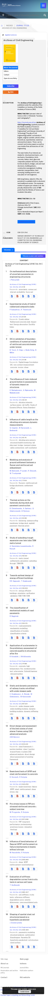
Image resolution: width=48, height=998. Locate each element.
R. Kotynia (23, 777)
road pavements (25, 626)
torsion (21, 367)
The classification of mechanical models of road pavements (22, 610)
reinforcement (25, 789)
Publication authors (26, 970)
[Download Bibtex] (28, 296)
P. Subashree (15, 310)
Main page (24, 959)
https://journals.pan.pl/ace (27, 122)
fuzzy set (29, 292)
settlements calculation (19, 561)
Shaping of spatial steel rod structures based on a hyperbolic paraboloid (22, 917)
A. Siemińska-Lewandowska (21, 546)
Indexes (23, 964)
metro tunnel (24, 558)
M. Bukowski (15, 471)
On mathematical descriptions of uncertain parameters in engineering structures (23, 274)
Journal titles (22, 26)
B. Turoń (13, 350)
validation (14, 596)
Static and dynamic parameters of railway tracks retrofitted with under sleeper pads (24, 688)
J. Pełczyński (14, 280)
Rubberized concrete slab (20, 322)
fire (21, 669)
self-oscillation (31, 448)
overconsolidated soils (29, 902)
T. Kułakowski (26, 581)
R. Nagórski (14, 616)
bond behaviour (28, 865)
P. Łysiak (23, 471)
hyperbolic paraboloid (19, 940)
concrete (14, 367)
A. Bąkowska (28, 390)
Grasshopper (15, 937)
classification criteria (18, 633)
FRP (20, 822)
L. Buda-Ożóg (29, 350)
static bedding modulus (19, 709)
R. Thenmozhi (26, 310)
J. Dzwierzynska (16, 923)
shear (26, 367)
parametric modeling (27, 932)
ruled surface (15, 943)
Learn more (32, 989)
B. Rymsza (25, 511)
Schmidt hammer (30, 671)
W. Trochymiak (15, 473)
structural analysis (17, 935)
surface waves (16, 405)
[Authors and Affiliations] (34, 296)
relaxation (28, 827)
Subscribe (10, 86)
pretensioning (26, 824)
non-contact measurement (24, 365)
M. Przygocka (15, 812)
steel (17, 789)
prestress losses (17, 827)
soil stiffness (24, 895)
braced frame (15, 752)
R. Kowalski (14, 657)
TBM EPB (20, 563)
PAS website (25, 977)
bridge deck (24, 523)
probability (21, 292)
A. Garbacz (27, 508)
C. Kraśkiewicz (15, 694)
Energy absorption (21, 324)
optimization (30, 935)
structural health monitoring (21, 443)
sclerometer (19, 671)
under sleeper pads (26, 706)
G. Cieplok (14, 428)
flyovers (22, 483)
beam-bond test (25, 787)
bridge (20, 445)
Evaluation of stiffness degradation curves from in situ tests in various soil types (24, 879)
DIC (11, 365)
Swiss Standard (29, 407)
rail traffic (26, 405)
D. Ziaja (20, 350)
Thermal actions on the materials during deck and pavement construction (21, 502)
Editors (6, 71)
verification (30, 593)
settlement (28, 486)
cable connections (17, 448)
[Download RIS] (23, 296)
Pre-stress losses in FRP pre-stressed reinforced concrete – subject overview (23, 806)
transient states (30, 445)
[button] (17, 296)
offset (12, 488)
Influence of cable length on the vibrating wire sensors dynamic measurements (24, 422)
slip (16, 792)
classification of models (19, 631)
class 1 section (29, 749)
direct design (30, 754)
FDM (28, 596)
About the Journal (10, 68)
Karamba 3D (25, 937)
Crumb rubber (24, 319)
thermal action (23, 526)
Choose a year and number (33, 256)
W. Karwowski (24, 428)
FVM (24, 596)
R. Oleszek (32, 471)
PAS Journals (5, 968)
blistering (22, 521)
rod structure (33, 940)
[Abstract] (12, 296)
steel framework (25, 747)
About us (4, 964)
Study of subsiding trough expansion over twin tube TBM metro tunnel (23, 540)
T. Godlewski (15, 885)
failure (34, 787)
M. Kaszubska (15, 853)
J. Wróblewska (25, 657)
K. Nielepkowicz (16, 390)
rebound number (16, 674)
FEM (20, 596)
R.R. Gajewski (15, 581)
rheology (13, 829)
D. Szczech (14, 777)
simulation (22, 593)
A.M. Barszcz (15, 737)
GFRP (12, 789)
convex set (32, 289)
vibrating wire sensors (27, 440)
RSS (11, 92)
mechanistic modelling (19, 628)
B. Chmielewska (16, 508)
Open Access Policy (10, 78)
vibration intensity (25, 402)
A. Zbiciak (26, 694)
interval (13, 292)
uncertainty (23, 289)
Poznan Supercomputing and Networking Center (18, 995)
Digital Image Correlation (28, 362)
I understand (24, 991)
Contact (6, 75)
